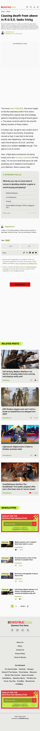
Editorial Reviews (12, 193)
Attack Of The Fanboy (9, 672)
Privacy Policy (25, 529)
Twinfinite (22, 669)
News (8, 11)
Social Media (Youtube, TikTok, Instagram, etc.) (20, 206)
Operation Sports (19, 678)
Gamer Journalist (27, 675)
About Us (20, 642)
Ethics (20, 646)
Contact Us (20, 650)
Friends (8, 201)
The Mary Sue (31, 678)
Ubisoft (7, 240)
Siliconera (33, 672)
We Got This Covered (12, 675)
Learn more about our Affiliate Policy (26, 263)
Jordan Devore (9, 32)
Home (3, 11)
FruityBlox (20, 681)
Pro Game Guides (11, 669)
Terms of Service (15, 529)
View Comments (20, 284)
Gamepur (30, 669)
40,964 (22, 606)
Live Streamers (11, 197)
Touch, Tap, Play (10, 681)
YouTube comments (23, 157)
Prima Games (23, 672)
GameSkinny (6, 678)
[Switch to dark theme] (34, 7)
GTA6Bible (19, 684)
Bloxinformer (30, 681)
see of (17, 108)
